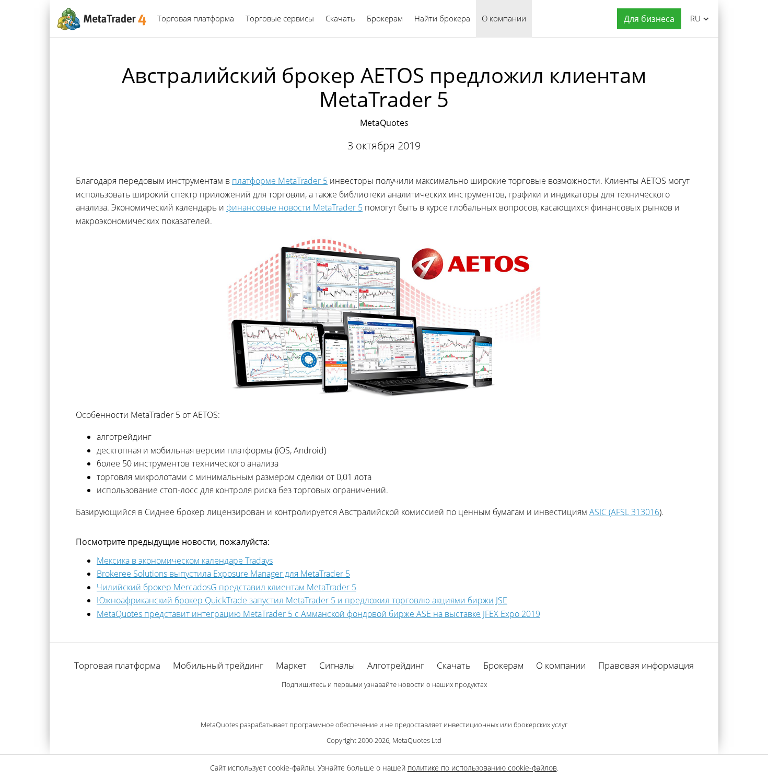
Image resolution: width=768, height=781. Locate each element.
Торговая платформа (195, 18)
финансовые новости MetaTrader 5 (294, 207)
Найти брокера (442, 18)
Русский (693, 18)
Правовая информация (646, 665)
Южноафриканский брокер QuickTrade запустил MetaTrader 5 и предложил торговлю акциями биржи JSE (302, 600)
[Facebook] (367, 702)
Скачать (340, 18)
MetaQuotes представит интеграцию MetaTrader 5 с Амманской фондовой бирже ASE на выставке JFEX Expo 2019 (318, 614)
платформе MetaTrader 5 (280, 180)
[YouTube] (400, 702)
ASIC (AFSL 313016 (624, 512)
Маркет (291, 665)
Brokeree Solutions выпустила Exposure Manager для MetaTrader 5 (223, 573)
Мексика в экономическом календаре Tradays (185, 560)
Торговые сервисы (280, 18)
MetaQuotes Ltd (416, 740)
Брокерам (385, 18)
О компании (504, 18)
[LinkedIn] (384, 702)
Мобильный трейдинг (218, 665)
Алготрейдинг (395, 665)
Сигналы (337, 665)
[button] (646, 19)
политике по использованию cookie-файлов (482, 768)
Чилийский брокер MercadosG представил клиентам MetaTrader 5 (226, 587)
